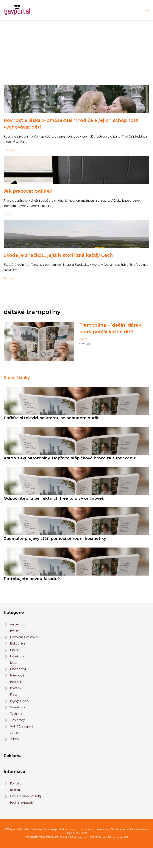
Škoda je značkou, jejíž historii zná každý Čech (58, 255)
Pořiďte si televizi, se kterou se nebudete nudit (51, 417)
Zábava (83, 339)
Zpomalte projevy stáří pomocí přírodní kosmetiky (55, 538)
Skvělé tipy (9, 150)
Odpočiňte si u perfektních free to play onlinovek (54, 498)
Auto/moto (9, 278)
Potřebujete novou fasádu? (32, 578)
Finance (8, 214)
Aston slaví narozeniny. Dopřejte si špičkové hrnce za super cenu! (70, 458)
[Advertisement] (76, 48)
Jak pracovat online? (28, 191)
